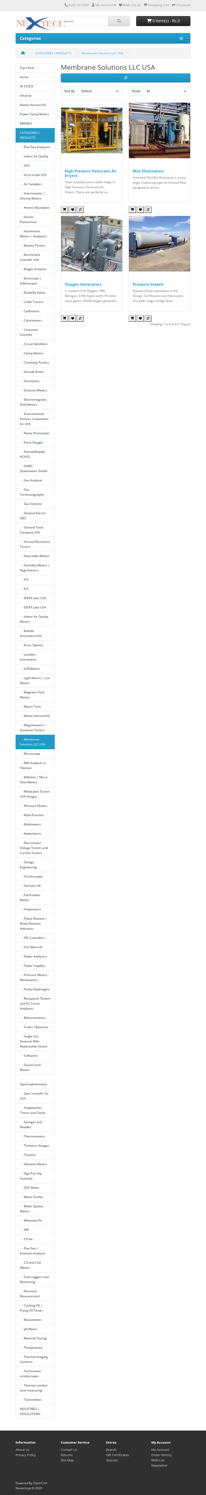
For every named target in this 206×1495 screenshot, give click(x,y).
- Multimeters (30, 824)
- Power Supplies (32, 966)
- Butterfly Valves (33, 292)
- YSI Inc (26, 1239)
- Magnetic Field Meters (32, 694)
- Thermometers (32, 1136)
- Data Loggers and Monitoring (34, 1279)
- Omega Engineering (28, 864)
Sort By (69, 91)
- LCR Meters (30, 669)
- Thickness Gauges (34, 1145)
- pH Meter (28, 1329)
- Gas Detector (31, 504)
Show (136, 91)
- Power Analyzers (33, 956)
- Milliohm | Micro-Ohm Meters (34, 779)
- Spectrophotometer (33, 1081)
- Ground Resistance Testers (35, 544)
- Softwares (29, 1055)
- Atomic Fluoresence (28, 219)
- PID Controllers (32, 938)
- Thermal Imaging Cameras (34, 1359)
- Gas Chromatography (32, 492)
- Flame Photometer (35, 433)
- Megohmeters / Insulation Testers (32, 727)
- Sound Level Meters (30, 1067)
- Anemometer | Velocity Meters (32, 195)
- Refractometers (33, 1018)
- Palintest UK (30, 886)
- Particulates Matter (30, 897)
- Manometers (31, 1320)
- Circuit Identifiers (34, 344)
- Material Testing (33, 1338)
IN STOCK (26, 86)
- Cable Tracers (31, 302)
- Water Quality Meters (31, 1208)
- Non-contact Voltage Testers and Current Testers (34, 848)
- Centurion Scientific (29, 332)
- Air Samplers (31, 184)
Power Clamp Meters (34, 114)
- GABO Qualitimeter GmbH (33, 468)
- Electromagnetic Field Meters (33, 402)
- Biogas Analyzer (33, 269)
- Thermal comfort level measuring (33, 1388)
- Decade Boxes (32, 372)
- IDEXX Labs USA (33, 598)
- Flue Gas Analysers (35, 147)
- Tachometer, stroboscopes (31, 1373)
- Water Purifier (31, 1197)
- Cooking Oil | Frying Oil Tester (31, 1308)
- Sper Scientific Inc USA (34, 1096)
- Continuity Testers (34, 362)
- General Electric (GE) (33, 515)
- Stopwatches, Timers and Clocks (32, 1110)
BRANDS (26, 123)
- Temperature (31, 1347)
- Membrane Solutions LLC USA (32, 741)
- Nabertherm (30, 833)
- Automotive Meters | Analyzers (33, 233)
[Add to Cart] (64, 209)
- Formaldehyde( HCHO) (32, 454)
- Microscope (30, 754)
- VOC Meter (29, 1188)
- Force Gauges (31, 442)
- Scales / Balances (34, 1027)
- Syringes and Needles (31, 1124)
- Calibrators (29, 311)
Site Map (67, 1460)
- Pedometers (30, 909)
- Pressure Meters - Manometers (34, 977)
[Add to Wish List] (72, 209)
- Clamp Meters (32, 353)
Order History (161, 1455)
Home (24, 77)
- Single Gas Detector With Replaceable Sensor (33, 1041)
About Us (22, 1449)
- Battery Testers (32, 245)
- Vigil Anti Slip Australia (31, 1176)
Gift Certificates (117, 1455)
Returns (67, 1455)
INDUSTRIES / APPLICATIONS (30, 1411)
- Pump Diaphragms (35, 989)
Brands (111, 1449)
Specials (112, 1460)
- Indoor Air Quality (34, 156)
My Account (160, 1449)
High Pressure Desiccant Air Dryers (91, 173)
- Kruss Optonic (31, 645)
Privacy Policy (26, 1455)
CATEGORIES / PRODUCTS (53, 53)
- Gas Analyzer (31, 480)
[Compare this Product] (80, 209)
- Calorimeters (31, 320)
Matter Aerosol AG (33, 105)
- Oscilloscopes (31, 876)
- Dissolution (29, 381)
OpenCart (40, 1483)
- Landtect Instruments (28, 657)
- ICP (24, 579)
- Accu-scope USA (33, 175)
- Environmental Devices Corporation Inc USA (34, 419)
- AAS (25, 165)
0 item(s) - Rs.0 (165, 21)
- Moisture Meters (33, 806)
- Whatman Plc (31, 1220)
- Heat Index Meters (35, 556)
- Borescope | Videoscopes (30, 280)
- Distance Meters (33, 390)
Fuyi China (27, 68)
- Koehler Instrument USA (31, 633)
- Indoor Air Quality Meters (34, 619)
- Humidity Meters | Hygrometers (35, 567)
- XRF (24, 1230)
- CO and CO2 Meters (30, 1265)
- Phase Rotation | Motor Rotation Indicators (33, 923)
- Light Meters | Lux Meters (34, 680)
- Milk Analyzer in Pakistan (33, 765)
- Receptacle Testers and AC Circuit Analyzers (35, 1003)
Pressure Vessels (148, 284)
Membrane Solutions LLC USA (102, 53)
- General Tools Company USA (31, 530)
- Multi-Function (32, 815)
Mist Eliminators (148, 170)
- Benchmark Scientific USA (30, 257)
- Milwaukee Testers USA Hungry (35, 794)
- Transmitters (31, 1400)
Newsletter (159, 1465)
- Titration (28, 1155)
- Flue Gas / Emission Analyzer (32, 1250)
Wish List (158, 1460)
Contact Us (69, 1449)
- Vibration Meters (33, 1164)
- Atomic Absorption (35, 207)
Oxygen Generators (83, 284)
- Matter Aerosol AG (35, 716)
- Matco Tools (30, 706)
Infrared (25, 95)
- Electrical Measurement (30, 1293)
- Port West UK (31, 947)
